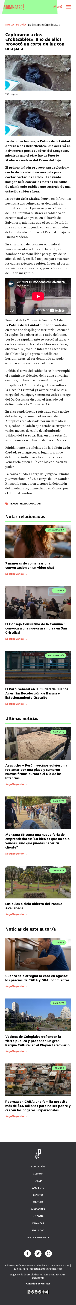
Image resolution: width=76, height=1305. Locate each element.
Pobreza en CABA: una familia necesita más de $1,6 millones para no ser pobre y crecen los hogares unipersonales (38, 1106)
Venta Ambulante (38, 1238)
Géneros (38, 1195)
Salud (38, 1181)
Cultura (38, 1202)
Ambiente (38, 1188)
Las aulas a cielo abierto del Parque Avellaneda (33, 906)
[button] (68, 7)
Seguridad (38, 1231)
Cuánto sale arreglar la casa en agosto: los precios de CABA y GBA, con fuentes (37, 978)
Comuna (38, 1174)
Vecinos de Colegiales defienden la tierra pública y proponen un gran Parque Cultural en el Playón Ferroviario (37, 1041)
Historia (38, 1216)
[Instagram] (48, 1253)
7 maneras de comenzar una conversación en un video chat (29, 566)
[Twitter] (38, 1253)
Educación (38, 1167)
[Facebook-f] (27, 1253)
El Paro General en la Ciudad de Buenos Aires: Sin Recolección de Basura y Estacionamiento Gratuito (36, 693)
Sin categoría (15, 24)
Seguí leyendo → (16, 574)
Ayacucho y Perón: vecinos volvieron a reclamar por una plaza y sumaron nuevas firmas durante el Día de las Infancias (36, 772)
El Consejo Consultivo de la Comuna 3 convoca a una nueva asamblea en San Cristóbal (36, 629)
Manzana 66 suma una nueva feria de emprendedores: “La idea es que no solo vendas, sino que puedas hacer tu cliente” (37, 841)
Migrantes (38, 1209)
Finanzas (38, 1223)
